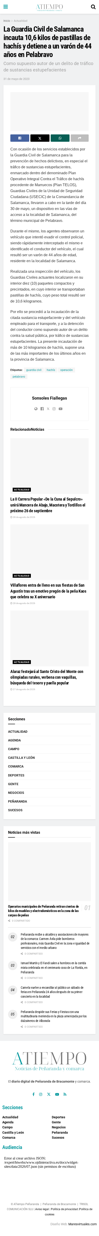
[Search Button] (93, 7)
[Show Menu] (5, 7)
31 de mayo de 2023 (16, 79)
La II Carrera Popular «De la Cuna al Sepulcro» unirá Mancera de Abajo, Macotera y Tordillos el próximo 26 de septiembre (47, 505)
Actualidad (20, 20)
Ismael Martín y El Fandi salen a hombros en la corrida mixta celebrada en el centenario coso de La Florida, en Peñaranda (54, 967)
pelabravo (19, 376)
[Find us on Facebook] (33, 1094)
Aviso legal (42, 1209)
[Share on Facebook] (19, 138)
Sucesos (15, 810)
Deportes (16, 775)
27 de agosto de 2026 (23, 689)
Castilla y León (21, 758)
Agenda (14, 740)
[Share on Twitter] (39, 138)
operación (66, 370)
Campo (13, 749)
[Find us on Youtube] (57, 1094)
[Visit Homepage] (49, 6)
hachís (51, 370)
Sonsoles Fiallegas (49, 398)
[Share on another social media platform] (80, 138)
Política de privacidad (64, 1209)
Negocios (16, 793)
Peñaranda (17, 801)
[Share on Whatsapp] (60, 138)
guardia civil (33, 370)
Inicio (6, 20)
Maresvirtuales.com (82, 1224)
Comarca (15, 766)
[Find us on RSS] (65, 1094)
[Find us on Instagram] (40, 1094)
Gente (13, 784)
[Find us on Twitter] (49, 1094)
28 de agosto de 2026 (23, 517)
